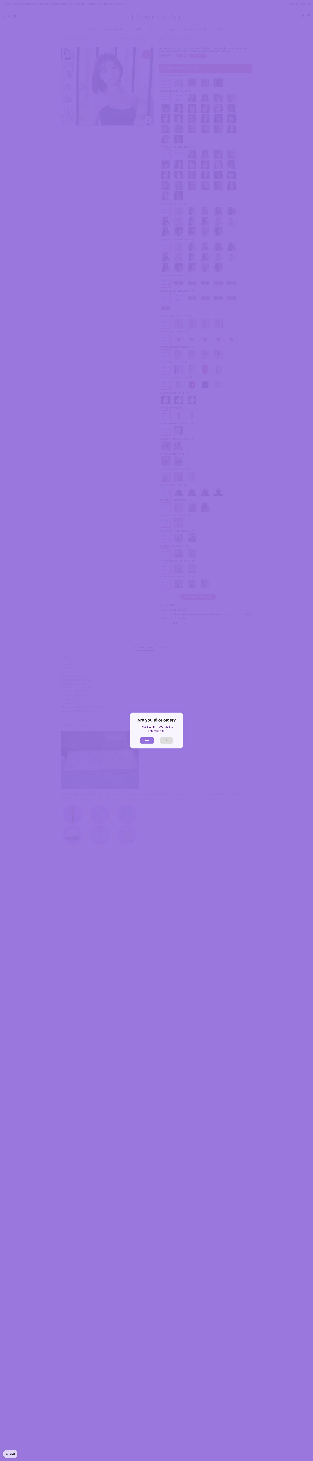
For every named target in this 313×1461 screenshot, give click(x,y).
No (166, 740)
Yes (147, 740)
